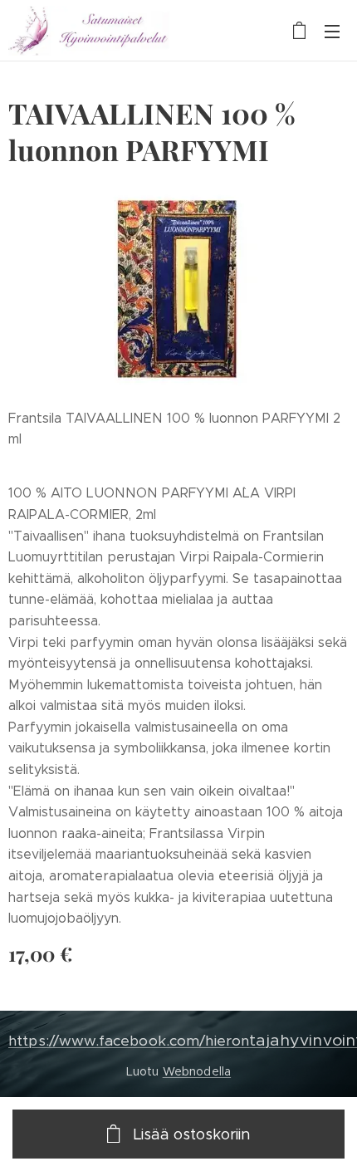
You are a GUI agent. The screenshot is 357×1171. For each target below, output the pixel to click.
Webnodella (197, 1071)
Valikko (332, 30)
